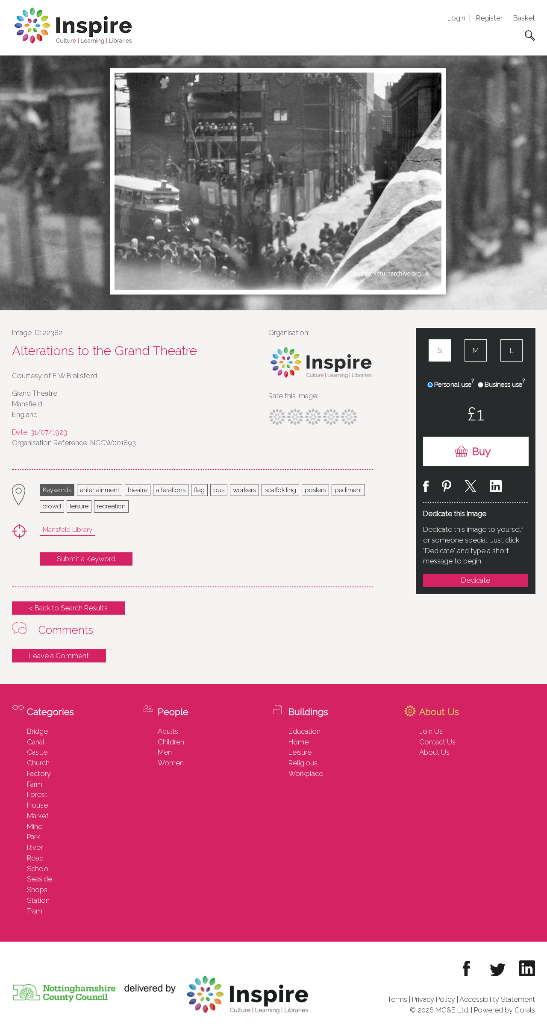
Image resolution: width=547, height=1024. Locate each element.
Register (489, 18)
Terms (397, 999)
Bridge (37, 731)
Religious (303, 763)
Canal (35, 742)
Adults (168, 731)
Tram (34, 911)
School (38, 868)
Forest (37, 794)
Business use (505, 384)
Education (304, 731)
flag (199, 489)
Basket (524, 18)
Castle (37, 752)
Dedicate (475, 580)
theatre (137, 489)
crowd (52, 506)
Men (165, 752)
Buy (481, 451)
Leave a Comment (59, 655)
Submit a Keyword (86, 558)
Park (33, 836)
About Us (434, 752)
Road (35, 858)
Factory (39, 773)
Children (171, 742)
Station (38, 900)
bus (218, 489)
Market (38, 815)
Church (38, 763)
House (37, 805)
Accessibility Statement (497, 999)
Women (171, 763)
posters (315, 489)
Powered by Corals (504, 1010)
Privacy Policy (433, 999)
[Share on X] (470, 487)
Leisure (300, 752)
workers (244, 489)
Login (456, 18)
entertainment (99, 489)
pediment (348, 489)
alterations (170, 489)
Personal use (454, 384)
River (35, 847)
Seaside (39, 879)
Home (298, 742)
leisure (79, 506)
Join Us (431, 731)
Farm (34, 784)
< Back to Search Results (68, 608)
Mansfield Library (67, 529)
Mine (34, 826)
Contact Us (437, 742)
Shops (37, 889)
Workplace (305, 773)
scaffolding (280, 489)
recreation (111, 506)
